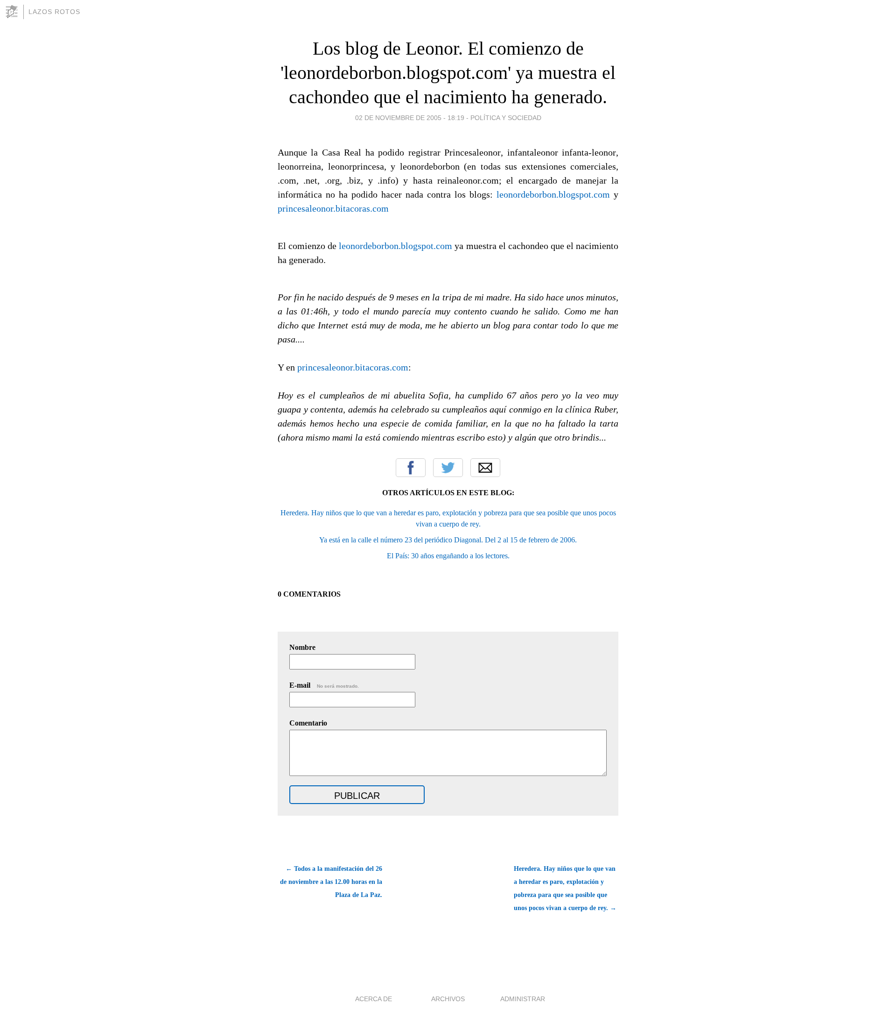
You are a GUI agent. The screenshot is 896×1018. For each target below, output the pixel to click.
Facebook (411, 467)
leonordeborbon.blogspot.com (553, 194)
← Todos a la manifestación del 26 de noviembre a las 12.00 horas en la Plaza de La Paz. (331, 881)
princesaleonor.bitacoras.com (333, 208)
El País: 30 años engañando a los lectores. (448, 556)
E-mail (324, 685)
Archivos (448, 999)
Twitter (448, 467)
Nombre (302, 647)
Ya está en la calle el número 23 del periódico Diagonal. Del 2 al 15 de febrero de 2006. (448, 540)
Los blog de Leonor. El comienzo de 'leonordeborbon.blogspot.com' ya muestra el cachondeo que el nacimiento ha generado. (448, 72)
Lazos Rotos (54, 11)
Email (485, 467)
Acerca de (373, 999)
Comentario (308, 723)
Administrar (522, 999)
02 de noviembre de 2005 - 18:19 (409, 117)
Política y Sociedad (505, 117)
